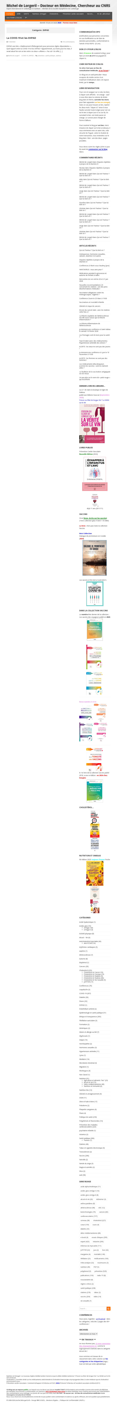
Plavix (81, 1113)
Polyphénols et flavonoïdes (89, 1121)
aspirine (82, 951)
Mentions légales (52, 1400)
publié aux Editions (86, 395)
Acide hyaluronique (86, 922)
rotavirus (82, 1134)
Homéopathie (84, 1044)
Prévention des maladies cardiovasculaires (88, 1126)
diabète (85, 1229)
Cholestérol (83, 970)
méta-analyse (87, 1263)
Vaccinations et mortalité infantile (91, 302)
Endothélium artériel (86, 1009)
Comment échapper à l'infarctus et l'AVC (41, 1383)
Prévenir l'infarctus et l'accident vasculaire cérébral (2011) (80, 1383)
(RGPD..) (82, 1400)
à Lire (98, 43)
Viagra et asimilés (85, 1167)
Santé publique (84, 1138)
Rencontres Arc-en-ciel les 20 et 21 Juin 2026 (93, 280)
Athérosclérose (84, 955)
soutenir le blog (99, 53)
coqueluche (83, 989)
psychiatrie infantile (86, 1130)
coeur (85, 1225)
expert (85, 1241)
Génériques (83, 1028)
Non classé (83, 1074)
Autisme (82, 959)
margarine (85, 1254)
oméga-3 (87, 928)
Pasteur (87, 1140)
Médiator (86, 1258)
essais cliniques (99, 1237)
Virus (81, 1171)
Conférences (84, 986)
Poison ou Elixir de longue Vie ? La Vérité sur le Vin (93, 1376)
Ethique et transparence (88, 1017)
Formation (83, 1024)
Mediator (82, 1059)
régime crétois (87, 1284)
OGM (81, 1098)
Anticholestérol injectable (88, 941)
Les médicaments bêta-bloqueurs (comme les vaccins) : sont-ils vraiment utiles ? (93, 366)
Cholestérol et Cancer (92, 972)
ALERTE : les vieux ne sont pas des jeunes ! (94, 347)
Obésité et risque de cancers (89, 306)
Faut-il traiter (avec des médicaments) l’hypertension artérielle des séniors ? (93, 342)
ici (105, 147)
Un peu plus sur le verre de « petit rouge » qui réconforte (94, 378)
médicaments (101, 1258)
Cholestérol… (54, 14)
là (80, 149)
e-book (84, 1237)
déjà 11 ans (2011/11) (95, 508)
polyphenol (86, 1271)
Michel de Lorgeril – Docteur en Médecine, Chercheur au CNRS (58, 6)
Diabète (82, 997)
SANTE (26, 14)
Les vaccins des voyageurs (89, 617)
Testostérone (84, 1152)
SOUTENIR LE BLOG (14, 18)
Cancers (82, 966)
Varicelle (82, 1159)
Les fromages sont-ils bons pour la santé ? (94, 336)
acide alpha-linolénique (91, 1186)
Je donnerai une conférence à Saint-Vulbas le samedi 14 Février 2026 (94, 330)
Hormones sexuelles (86, 1047)
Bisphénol (83, 962)
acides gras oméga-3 (90, 1191)
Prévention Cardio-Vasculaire (90, 451)
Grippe (81, 1040)
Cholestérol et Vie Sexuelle (93, 980)
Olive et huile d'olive (86, 1101)
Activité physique (85, 933)
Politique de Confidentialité (69, 1400)
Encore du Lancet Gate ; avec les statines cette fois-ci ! (94, 311)
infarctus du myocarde (91, 1246)
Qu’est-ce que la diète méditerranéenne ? (60, 1376)
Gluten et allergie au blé (88, 1032)
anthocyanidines (88, 1203)
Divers (81, 1001)
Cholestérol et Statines (92, 978)
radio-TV (101, 1275)
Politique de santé (86, 1117)
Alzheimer (101, 1199)
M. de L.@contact (103, 14)
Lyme (81, 1055)
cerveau (85, 1220)
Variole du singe (85, 1163)
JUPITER (87, 982)
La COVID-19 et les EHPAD (21, 37)
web (80, 1175)
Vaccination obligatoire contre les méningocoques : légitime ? (91, 294)
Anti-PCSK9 (88, 943)
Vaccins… (90, 14)
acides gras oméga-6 (89, 1195)
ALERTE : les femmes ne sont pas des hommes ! (93, 359)
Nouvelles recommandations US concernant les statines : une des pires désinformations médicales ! (93, 287)
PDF (96, 1267)
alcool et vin (87, 1199)
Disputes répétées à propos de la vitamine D (94, 163)
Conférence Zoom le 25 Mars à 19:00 (93, 298)
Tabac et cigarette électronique (90, 1148)
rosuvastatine (87, 1280)
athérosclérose (88, 1208)
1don (89, 138)
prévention (40, 56)
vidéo (97, 1296)
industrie (98, 1241)
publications (87, 1275)
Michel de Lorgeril (13, 56)
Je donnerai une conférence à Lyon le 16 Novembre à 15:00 (94, 353)
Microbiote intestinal (86, 1063)
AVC (101, 1208)
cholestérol (99, 1220)
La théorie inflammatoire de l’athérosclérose (89, 324)
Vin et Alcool (11, 1378)
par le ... (89, 82)
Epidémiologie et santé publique (91, 1013)
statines (58, 56)
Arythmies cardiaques (87, 947)
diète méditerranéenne (91, 1233)
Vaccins (82, 1156)
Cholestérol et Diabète (92, 976)
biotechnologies (88, 1212)
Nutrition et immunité (92, 1086)
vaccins (85, 1296)
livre (105, 1250)
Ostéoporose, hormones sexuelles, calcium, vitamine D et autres (92, 255)
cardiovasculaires (89, 1216)
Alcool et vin (88, 1082)
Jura (96, 1250)
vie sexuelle (86, 1301)
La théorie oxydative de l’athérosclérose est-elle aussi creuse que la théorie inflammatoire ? (94, 318)
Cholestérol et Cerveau (92, 974)
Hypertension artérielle (87, 1051)
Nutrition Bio (84, 1090)
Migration (82, 1067)
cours (96, 1225)
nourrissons (103, 1263)
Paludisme (83, 1105)
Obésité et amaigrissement (89, 1094)
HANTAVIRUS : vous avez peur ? (91, 269)
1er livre (84, 773)
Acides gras (83, 926)
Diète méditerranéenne (92, 1084)
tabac (97, 1292)
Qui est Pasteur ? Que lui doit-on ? (94, 180)
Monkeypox (83, 1071)
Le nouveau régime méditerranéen (33, 1376)
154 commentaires (68, 42)
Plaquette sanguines (86, 1109)
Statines (82, 1144)
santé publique (50, 56)
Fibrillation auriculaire (87, 1020)
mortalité (99, 1254)
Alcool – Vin (83, 937)
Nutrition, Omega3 (39, 14)
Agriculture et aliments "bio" (94, 1080)
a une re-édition (90, 775)
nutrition (85, 1267)
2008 (18, 14)
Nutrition (82, 1078)
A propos (10, 14)
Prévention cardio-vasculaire (73, 14)
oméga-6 (87, 930)
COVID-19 (25, 56)
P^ (26, 18)
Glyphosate (83, 1036)
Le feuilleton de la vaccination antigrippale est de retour (94, 373)
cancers (103, 1212)
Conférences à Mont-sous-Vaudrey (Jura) (94, 266)
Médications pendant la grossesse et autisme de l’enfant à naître (92, 274)
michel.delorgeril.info (23, 1400)
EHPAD (31, 56)
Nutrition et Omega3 (13, 1376)
